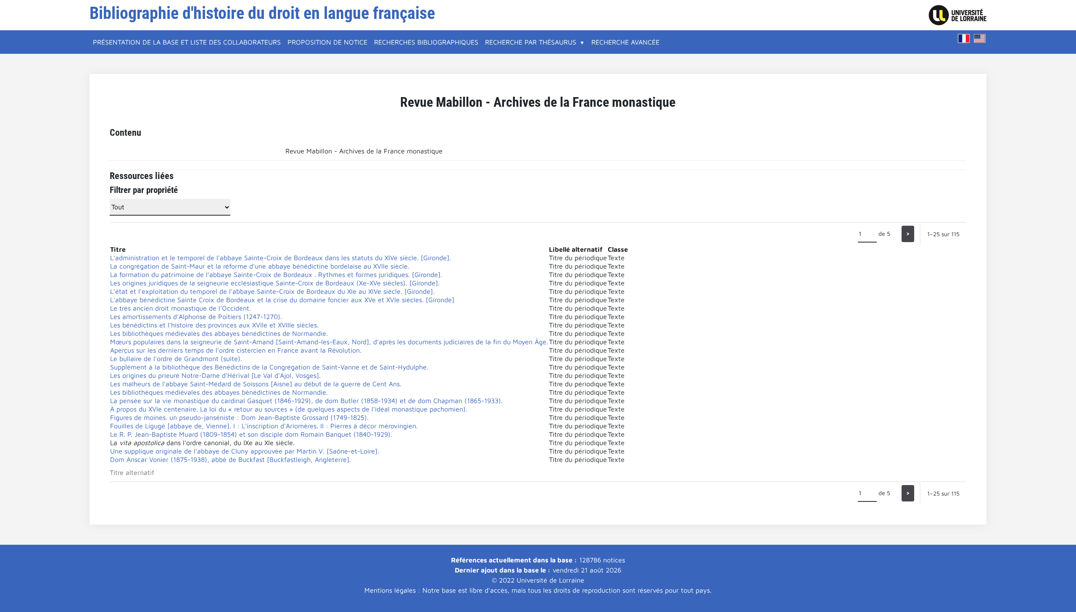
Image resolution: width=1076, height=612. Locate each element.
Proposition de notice (327, 42)
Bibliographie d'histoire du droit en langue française (262, 13)
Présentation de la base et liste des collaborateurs (187, 42)
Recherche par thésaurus (530, 42)
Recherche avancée (625, 42)
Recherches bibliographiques (426, 42)
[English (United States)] (980, 38)
